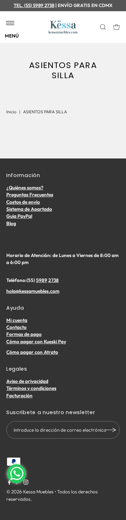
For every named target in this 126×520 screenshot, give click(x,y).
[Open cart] (116, 27)
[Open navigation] (10, 23)
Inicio (11, 111)
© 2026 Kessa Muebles (30, 491)
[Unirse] (111, 430)
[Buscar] (103, 27)
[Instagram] (25, 483)
